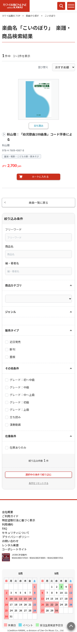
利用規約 (7, 524)
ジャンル (10, 312)
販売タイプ (12, 330)
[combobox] (38, 237)
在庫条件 (10, 436)
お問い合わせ (10, 541)
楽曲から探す (32, 15)
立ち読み (38, 125)
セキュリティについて (15, 533)
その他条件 (12, 368)
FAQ (4, 528)
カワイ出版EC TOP (11, 15)
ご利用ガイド (10, 516)
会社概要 (7, 512)
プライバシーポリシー (16, 537)
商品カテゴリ (13, 285)
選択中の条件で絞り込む (38, 474)
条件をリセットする (38, 483)
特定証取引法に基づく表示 (18, 520)
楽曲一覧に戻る (38, 202)
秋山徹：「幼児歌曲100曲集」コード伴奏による (39, 137)
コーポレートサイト (14, 549)
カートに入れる (40, 176)
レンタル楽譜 (10, 545)
